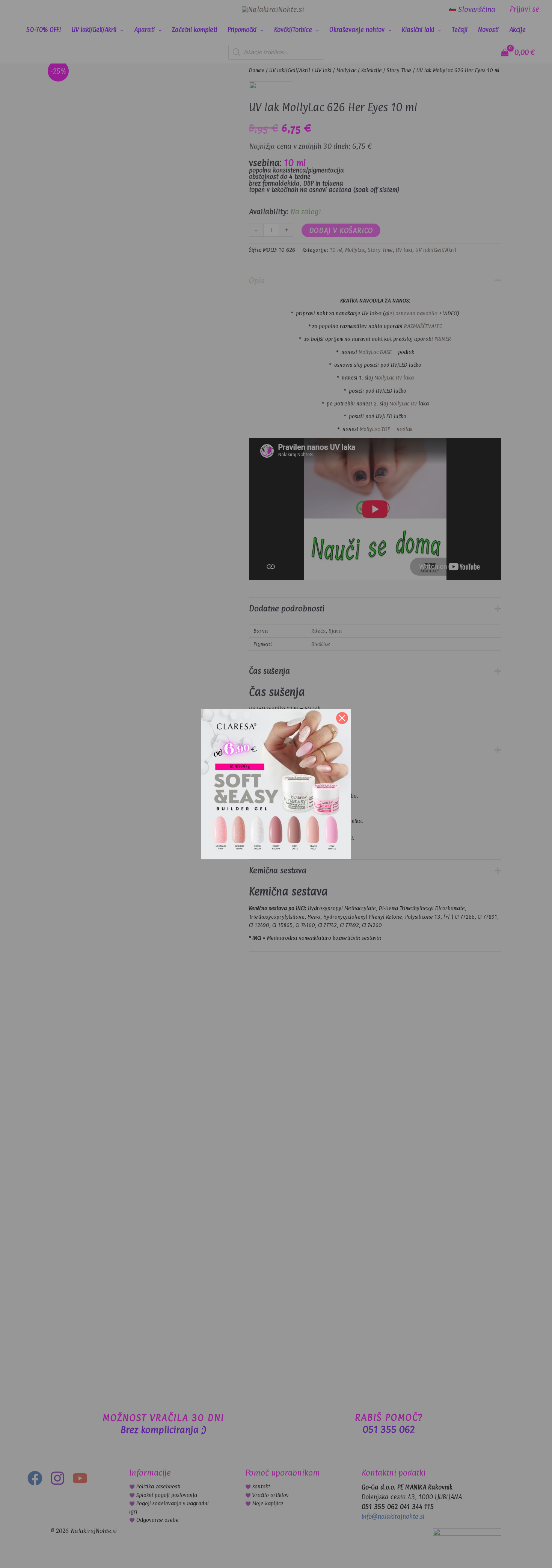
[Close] (342, 718)
